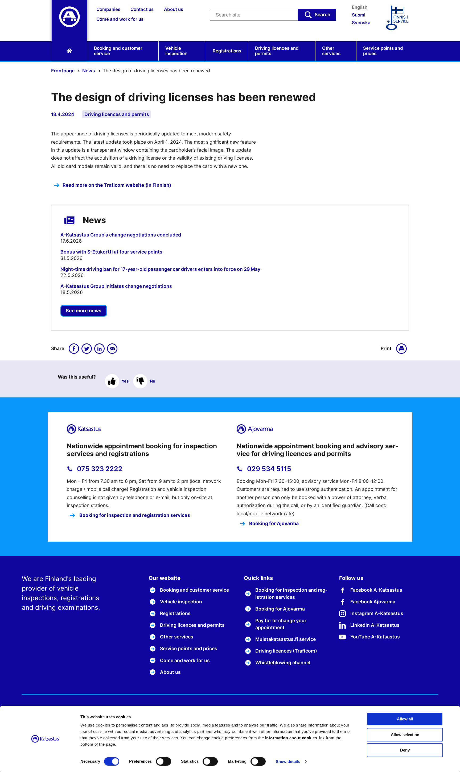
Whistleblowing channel (282, 662)
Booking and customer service (118, 50)
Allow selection (405, 734)
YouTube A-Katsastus (375, 637)
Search (322, 14)
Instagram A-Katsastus (376, 613)
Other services (331, 50)
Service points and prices (383, 50)
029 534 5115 (268, 469)
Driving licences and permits (277, 50)
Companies (108, 9)
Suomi (358, 15)
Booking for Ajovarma (273, 523)
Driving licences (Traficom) (286, 651)
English (359, 7)
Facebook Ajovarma (372, 601)
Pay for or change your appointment (280, 624)
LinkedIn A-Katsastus (375, 625)
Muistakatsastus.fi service (285, 639)
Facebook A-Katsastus (376, 590)
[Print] (402, 348)
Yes (125, 381)
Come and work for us (119, 19)
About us (173, 9)
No (152, 381)
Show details (288, 761)
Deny (405, 750)
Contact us (142, 9)
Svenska (361, 22)
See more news (83, 310)
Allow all (405, 719)
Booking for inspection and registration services (134, 515)
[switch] (163, 761)
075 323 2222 (98, 469)
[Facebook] (74, 348)
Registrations (227, 50)
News (89, 70)
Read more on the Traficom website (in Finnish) (117, 185)
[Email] (112, 348)
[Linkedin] (99, 348)
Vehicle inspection (176, 50)
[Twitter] (86, 348)
